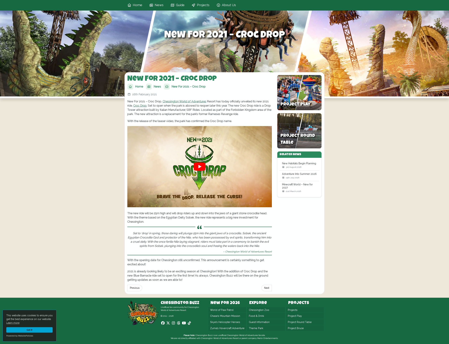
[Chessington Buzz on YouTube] (184, 323)
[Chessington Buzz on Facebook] (163, 323)
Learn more (12, 322)
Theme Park (256, 328)
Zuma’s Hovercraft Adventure (227, 328)
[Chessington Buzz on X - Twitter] (168, 323)
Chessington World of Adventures (184, 101)
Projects (292, 309)
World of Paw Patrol (222, 309)
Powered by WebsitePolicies (19, 336)
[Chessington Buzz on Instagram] (173, 323)
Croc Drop (140, 105)
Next (266, 287)
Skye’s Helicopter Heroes (225, 322)
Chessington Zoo (259, 309)
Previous (135, 287)
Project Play (295, 316)
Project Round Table (300, 322)
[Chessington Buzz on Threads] (178, 323)
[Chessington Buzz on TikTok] (189, 323)
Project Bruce (296, 328)
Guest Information (259, 322)
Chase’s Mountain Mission (225, 316)
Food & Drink (256, 316)
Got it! (29, 330)
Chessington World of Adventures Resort (220, 338)
